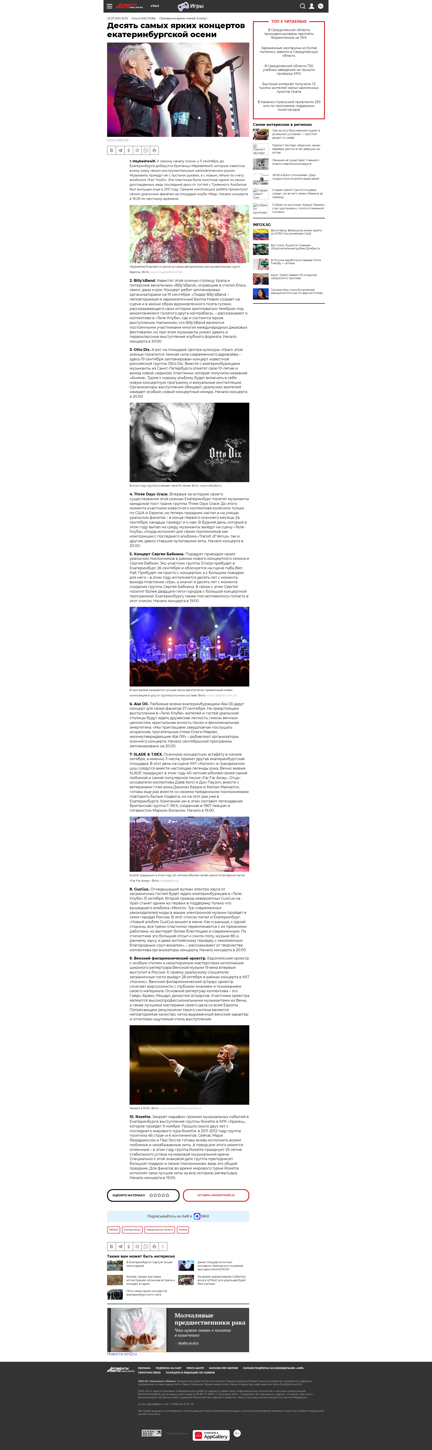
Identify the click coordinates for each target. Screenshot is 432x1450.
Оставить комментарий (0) (216, 1195)
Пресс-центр (195, 1368)
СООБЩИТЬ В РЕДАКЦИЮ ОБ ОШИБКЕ (190, 1372)
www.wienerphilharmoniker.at (181, 1108)
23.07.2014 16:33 (117, 18)
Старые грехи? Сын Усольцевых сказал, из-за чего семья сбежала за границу (297, 193)
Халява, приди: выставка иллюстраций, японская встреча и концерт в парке (150, 1280)
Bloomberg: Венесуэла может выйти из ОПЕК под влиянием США (296, 232)
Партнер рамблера (177, 1433)
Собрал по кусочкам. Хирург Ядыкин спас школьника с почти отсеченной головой (298, 208)
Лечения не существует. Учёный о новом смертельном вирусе (295, 161)
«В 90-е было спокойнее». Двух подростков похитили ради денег (296, 176)
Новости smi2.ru (122, 1354)
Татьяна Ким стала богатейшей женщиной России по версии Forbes (297, 291)
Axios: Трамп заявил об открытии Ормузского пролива (294, 276)
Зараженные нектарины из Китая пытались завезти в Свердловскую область (289, 52)
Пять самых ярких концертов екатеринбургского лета (146, 1292)
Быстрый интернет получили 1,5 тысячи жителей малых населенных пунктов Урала (289, 88)
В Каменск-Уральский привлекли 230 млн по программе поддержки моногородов (289, 106)
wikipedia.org (169, 880)
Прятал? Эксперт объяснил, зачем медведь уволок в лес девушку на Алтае (296, 149)
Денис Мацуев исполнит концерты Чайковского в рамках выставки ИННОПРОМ (220, 1265)
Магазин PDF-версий (223, 1368)
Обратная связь (149, 1372)
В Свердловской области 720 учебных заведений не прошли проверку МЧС (289, 70)
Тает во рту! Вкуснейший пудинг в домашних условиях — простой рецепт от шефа (296, 134)
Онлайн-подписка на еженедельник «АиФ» (273, 1368)
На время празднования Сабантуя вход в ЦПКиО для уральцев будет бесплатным (222, 1280)
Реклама (144, 1368)
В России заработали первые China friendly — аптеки (296, 262)
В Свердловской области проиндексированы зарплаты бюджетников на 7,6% (289, 34)
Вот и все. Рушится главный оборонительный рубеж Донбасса (295, 247)
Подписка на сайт (168, 1368)
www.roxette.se (117, 139)
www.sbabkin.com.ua (221, 695)
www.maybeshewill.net (166, 272)
